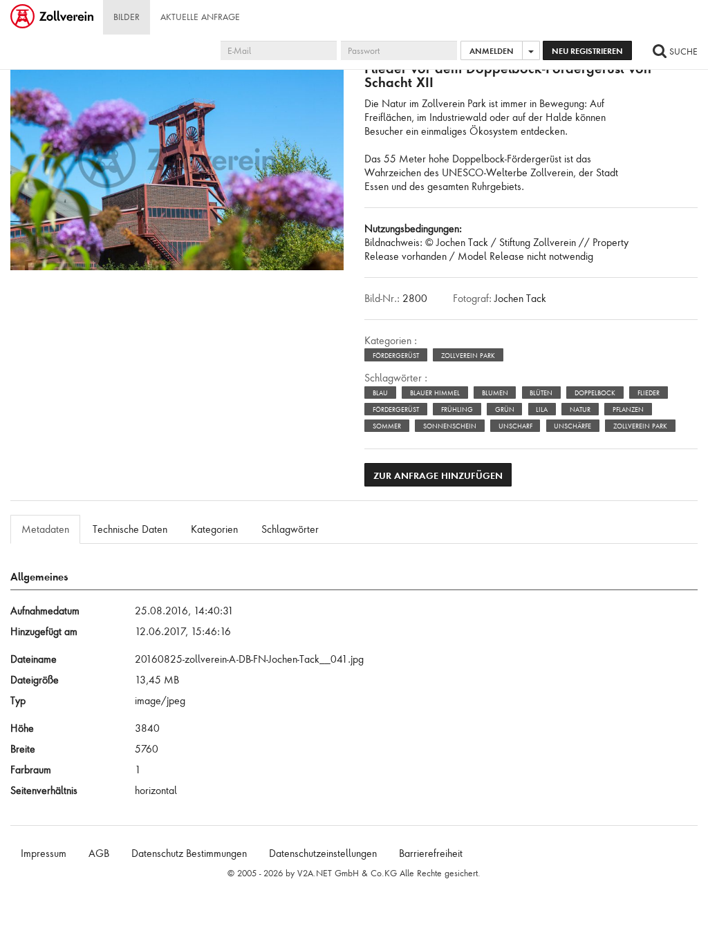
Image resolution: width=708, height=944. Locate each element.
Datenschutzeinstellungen (323, 853)
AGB (98, 853)
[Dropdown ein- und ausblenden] (531, 50)
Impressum (43, 853)
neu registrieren (587, 51)
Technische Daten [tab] (130, 529)
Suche (682, 51)
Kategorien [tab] (214, 529)
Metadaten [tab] (45, 529)
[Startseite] (53, 17)
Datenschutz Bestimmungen (189, 853)
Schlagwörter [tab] (290, 529)
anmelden (491, 51)
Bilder (126, 17)
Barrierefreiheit (431, 853)
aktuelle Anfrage (200, 17)
